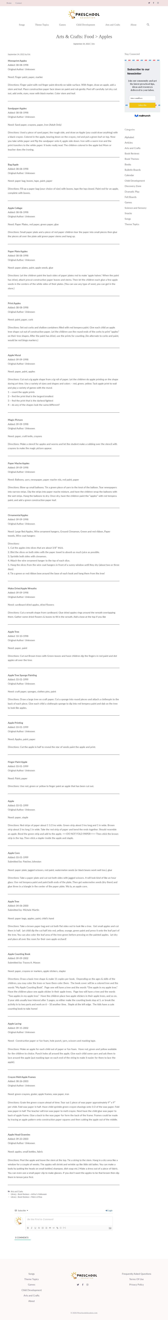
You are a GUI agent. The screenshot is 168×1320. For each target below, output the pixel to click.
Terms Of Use (136, 1279)
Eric (93, 44)
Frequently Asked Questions (136, 1274)
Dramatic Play (132, 192)
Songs (22, 24)
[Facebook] (155, 3)
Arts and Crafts (112, 24)
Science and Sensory (135, 208)
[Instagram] (159, 3)
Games (62, 24)
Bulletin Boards (133, 170)
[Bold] (28, 1227)
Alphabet (129, 137)
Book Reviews (132, 154)
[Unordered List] (46, 1227)
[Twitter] (150, 3)
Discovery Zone (133, 186)
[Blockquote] (50, 1227)
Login (110, 1211)
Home (9, 3)
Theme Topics (42, 24)
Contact (18, 3)
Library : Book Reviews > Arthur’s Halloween (29, 1194)
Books (128, 164)
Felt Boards (130, 197)
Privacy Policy (136, 1285)
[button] (148, 24)
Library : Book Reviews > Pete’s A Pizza (26, 1197)
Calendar (129, 175)
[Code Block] (54, 1227)
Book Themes (132, 159)
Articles (129, 143)
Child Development (85, 24)
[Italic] (31, 1227)
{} (61, 1228)
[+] (64, 1228)
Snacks (128, 213)
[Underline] (35, 1227)
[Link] (57, 1227)
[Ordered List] (42, 1227)
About (133, 24)
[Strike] (39, 1227)
